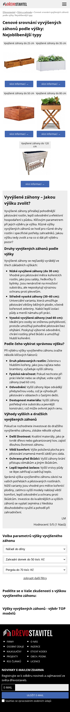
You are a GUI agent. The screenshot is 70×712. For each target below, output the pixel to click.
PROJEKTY (12, 656)
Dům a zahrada (24, 12)
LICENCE (35, 661)
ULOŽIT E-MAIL (35, 695)
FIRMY (10, 641)
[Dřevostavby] (15, 4)
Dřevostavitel (9, 12)
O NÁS (34, 641)
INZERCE (35, 646)
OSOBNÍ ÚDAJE (15, 646)
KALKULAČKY (14, 651)
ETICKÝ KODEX (39, 651)
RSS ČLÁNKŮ (14, 661)
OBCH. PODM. (38, 656)
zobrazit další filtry (35, 578)
